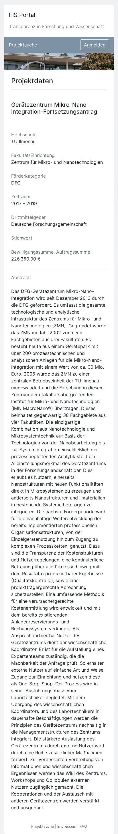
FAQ (83, 826)
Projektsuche (23, 45)
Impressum (67, 826)
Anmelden (94, 45)
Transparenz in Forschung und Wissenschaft (56, 26)
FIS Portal (22, 14)
